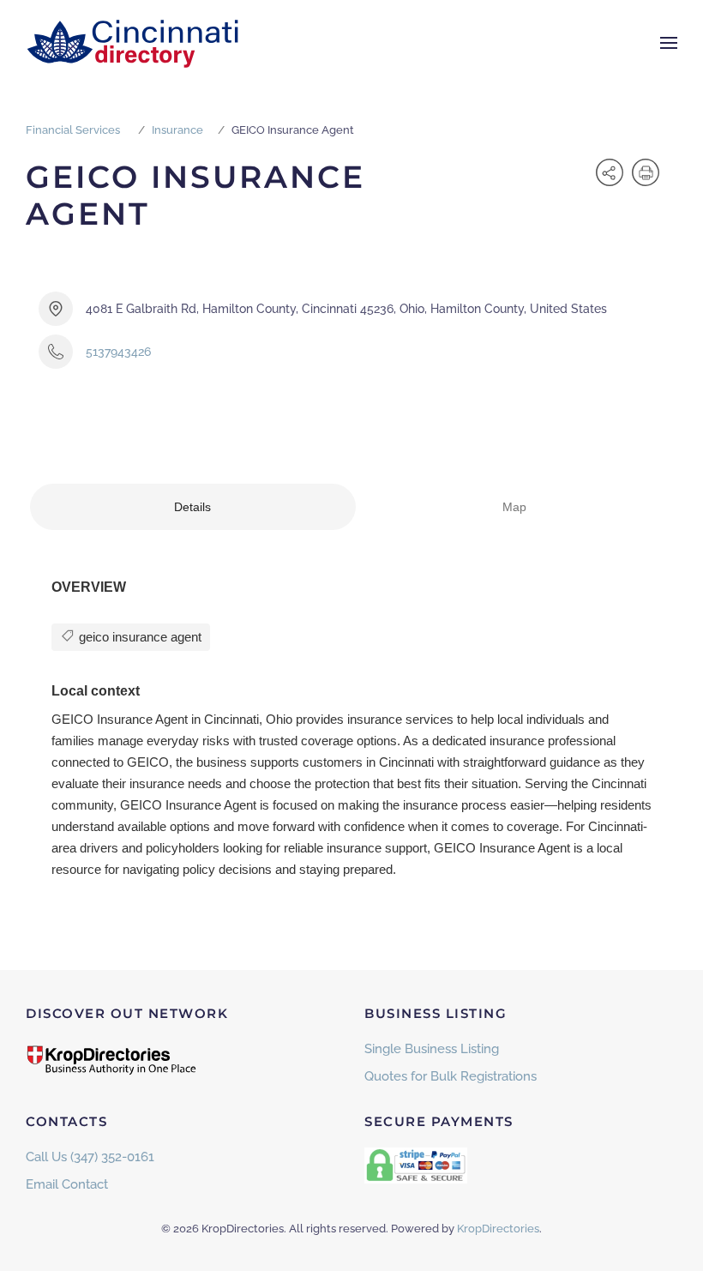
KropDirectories (498, 1228)
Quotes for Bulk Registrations (450, 1076)
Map (514, 507)
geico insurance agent (138, 636)
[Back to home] (133, 43)
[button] (668, 43)
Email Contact (67, 1184)
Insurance (177, 129)
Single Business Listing (431, 1049)
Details (192, 507)
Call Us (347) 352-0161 (90, 1157)
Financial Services (73, 129)
